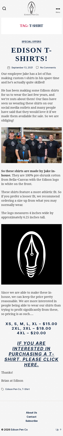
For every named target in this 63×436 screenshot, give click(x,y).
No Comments (48, 67)
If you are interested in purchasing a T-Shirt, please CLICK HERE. (31, 354)
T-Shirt (26, 389)
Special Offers (31, 41)
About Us (31, 412)
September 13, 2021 (22, 67)
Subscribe (32, 420)
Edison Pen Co (13, 389)
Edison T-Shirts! (31, 54)
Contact (31, 416)
